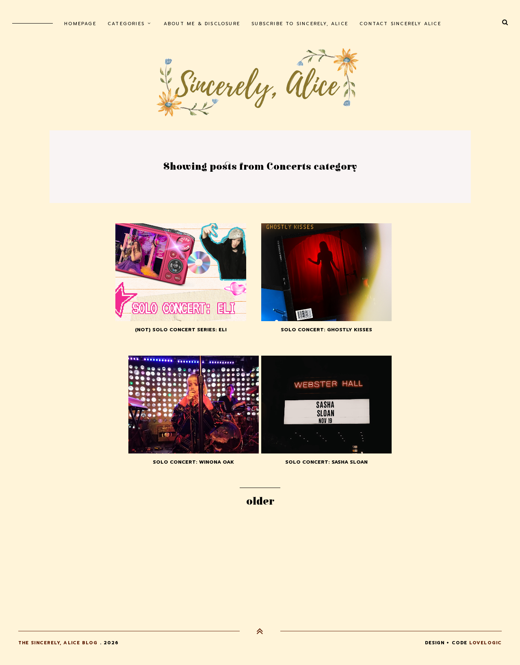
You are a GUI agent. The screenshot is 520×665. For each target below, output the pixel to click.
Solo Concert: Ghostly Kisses (326, 329)
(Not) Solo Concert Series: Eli (181, 329)
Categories (126, 23)
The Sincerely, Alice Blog (58, 642)
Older (260, 501)
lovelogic (485, 642)
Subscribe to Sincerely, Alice (299, 23)
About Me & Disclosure (202, 23)
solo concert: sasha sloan (326, 462)
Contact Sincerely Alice (400, 23)
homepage (80, 23)
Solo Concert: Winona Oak (193, 462)
